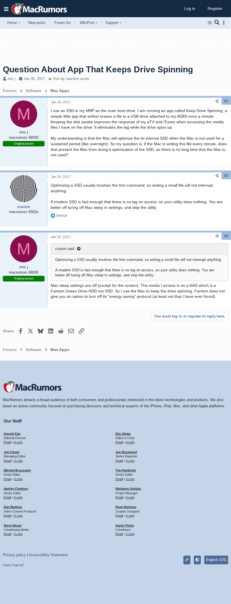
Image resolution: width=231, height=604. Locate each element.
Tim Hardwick (125, 470)
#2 (226, 176)
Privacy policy (14, 555)
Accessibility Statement (48, 555)
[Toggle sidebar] (224, 22)
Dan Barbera (13, 507)
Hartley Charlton (16, 488)
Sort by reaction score (71, 79)
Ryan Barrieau (125, 507)
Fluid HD (18, 565)
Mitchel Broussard (17, 470)
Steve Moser (13, 525)
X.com (18, 442)
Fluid (6, 565)
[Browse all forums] (210, 23)
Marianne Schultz (128, 488)
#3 (226, 236)
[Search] (217, 23)
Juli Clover (11, 452)
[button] (6, 8)
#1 (226, 101)
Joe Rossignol (126, 452)
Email (7, 442)
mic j (11, 79)
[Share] (216, 101)
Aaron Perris (124, 525)
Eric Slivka (123, 433)
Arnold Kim (12, 433)
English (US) (216, 560)
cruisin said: (65, 249)
